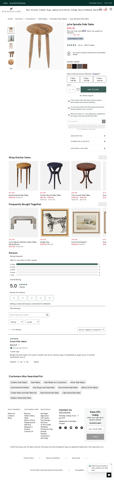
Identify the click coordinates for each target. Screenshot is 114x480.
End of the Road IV (79, 242)
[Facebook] (77, 427)
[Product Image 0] (11, 30)
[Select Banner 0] (3, 3)
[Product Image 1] (11, 38)
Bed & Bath (97, 10)
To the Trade (108, 3)
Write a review (89, 45)
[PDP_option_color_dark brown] (74, 66)
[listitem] (19, 382)
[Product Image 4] (11, 62)
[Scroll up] (11, 67)
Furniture (34, 10)
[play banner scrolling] (6, 3)
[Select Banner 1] (5, 3)
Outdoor (42, 10)
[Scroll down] (11, 24)
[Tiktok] (66, 427)
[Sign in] (106, 9)
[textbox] (71, 89)
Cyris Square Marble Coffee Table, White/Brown (23, 243)
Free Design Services (95, 3)
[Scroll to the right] (104, 157)
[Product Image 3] (11, 54)
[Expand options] (104, 136)
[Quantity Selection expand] (73, 89)
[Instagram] (60, 427)
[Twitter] (82, 427)
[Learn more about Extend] (99, 73)
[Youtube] (71, 427)
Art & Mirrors (64, 10)
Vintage (74, 10)
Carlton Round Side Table (50, 195)
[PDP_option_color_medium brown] (84, 66)
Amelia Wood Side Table (18, 195)
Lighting (55, 10)
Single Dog (44, 242)
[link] (86, 136)
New (28, 10)
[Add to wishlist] (77, 89)
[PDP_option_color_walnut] (69, 66)
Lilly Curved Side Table (80, 195)
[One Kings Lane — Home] (11, 9)
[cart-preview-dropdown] (111, 9)
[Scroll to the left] (100, 157)
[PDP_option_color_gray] (79, 66)
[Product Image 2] (11, 46)
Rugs (49, 10)
